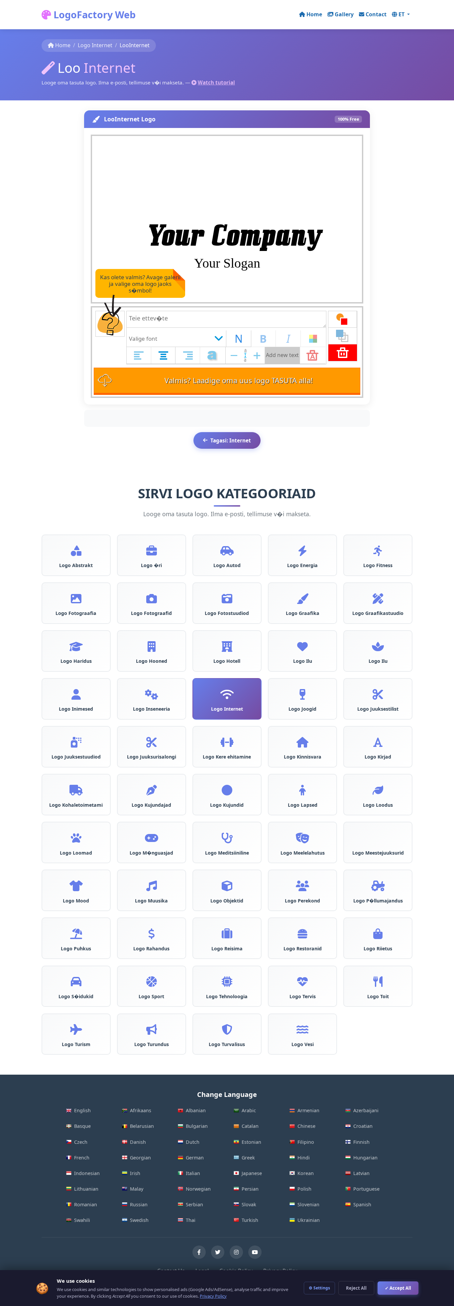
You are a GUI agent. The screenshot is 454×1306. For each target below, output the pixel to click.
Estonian (251, 1142)
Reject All (356, 1288)
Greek (248, 1157)
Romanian (85, 1204)
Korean (305, 1173)
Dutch (192, 1142)
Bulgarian (197, 1126)
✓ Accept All (398, 1288)
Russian (139, 1204)
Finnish (361, 1142)
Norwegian (198, 1189)
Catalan (250, 1126)
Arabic (249, 1110)
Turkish (250, 1220)
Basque (82, 1126)
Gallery (344, 14)
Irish (135, 1173)
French (81, 1157)
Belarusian (142, 1126)
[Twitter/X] (217, 1252)
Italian (193, 1173)
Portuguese (366, 1189)
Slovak (249, 1204)
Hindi (303, 1157)
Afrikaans (140, 1110)
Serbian (194, 1204)
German (195, 1157)
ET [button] (402, 14)
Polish (304, 1189)
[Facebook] (199, 1252)
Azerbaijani (366, 1110)
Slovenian (308, 1204)
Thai (190, 1220)
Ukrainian (308, 1220)
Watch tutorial (216, 82)
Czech (80, 1142)
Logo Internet (95, 45)
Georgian (140, 1157)
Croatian (363, 1126)
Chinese (306, 1126)
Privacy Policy (213, 1296)
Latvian (361, 1173)
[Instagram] (236, 1252)
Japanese (252, 1173)
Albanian (196, 1110)
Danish (138, 1142)
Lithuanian (86, 1189)
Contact (376, 14)
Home (314, 14)
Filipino (305, 1142)
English (82, 1110)
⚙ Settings (319, 1288)
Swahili (82, 1220)
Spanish (362, 1204)
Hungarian (365, 1157)
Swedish (139, 1220)
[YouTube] (255, 1252)
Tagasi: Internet (230, 440)
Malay (136, 1189)
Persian (250, 1189)
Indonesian (87, 1173)
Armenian (308, 1110)
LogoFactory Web (93, 14)
